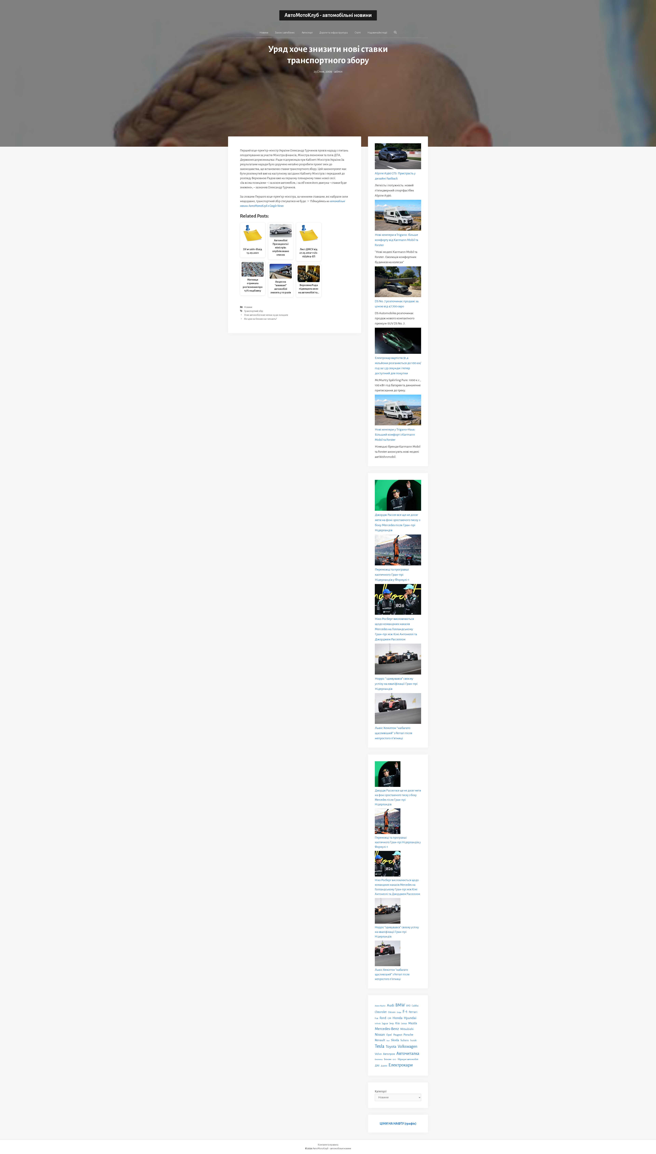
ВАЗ (394, 1059)
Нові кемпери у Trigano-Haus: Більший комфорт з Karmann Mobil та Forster (395, 434)
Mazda (412, 1023)
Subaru (404, 1040)
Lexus (404, 1023)
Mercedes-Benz (387, 1029)
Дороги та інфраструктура (333, 32)
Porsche (408, 1034)
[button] (395, 32)
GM (389, 1018)
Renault (380, 1040)
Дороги (384, 1066)
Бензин (387, 1059)
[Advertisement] (328, 100)
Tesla (379, 1046)
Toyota (391, 1047)
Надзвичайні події (377, 32)
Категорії (381, 1091)
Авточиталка (407, 1053)
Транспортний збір (253, 311)
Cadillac (415, 1006)
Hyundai (410, 1018)
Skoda (395, 1040)
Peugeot (397, 1034)
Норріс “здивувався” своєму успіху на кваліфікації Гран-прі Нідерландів (396, 684)
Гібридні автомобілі (408, 1059)
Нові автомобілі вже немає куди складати (266, 315)
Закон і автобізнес (285, 32)
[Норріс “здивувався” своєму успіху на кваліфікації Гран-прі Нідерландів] (398, 660)
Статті (358, 32)
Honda (397, 1018)
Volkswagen (407, 1046)
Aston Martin (380, 1006)
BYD (408, 1005)
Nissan (380, 1034)
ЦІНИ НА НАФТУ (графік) (398, 1123)
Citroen (391, 1012)
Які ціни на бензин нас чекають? (260, 319)
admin (338, 71)
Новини (263, 32)
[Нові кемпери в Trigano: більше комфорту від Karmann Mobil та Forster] (398, 216)
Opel (389, 1034)
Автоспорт (307, 32)
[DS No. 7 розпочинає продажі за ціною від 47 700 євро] (398, 282)
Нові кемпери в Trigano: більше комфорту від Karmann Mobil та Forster (396, 240)
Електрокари (400, 1065)
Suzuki (413, 1040)
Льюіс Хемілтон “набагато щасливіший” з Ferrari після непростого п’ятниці (393, 733)
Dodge (399, 1012)
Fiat (376, 1018)
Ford (383, 1018)
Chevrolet (381, 1012)
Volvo (378, 1053)
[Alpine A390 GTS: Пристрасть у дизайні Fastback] (398, 157)
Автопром (389, 1053)
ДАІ (377, 1065)
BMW (400, 1005)
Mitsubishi (407, 1029)
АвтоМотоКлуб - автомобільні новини (328, 15)
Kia (397, 1023)
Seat (388, 1040)
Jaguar (385, 1023)
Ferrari (413, 1012)
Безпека (378, 1059)
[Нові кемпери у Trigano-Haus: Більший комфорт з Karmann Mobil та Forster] (398, 411)
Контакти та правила (328, 1144)
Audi (390, 1005)
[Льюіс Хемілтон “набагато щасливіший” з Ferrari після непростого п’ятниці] (398, 709)
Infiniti (378, 1024)
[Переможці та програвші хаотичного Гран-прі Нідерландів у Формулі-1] (398, 550)
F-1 (405, 1012)
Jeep (392, 1023)
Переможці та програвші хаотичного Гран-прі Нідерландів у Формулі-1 (392, 574)
